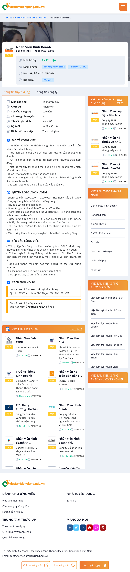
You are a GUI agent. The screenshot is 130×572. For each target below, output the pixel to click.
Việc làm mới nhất (12, 500)
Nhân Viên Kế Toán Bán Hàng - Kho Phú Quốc (70, 376)
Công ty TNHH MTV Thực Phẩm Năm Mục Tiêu (26, 451)
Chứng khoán (98, 224)
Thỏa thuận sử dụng (13, 526)
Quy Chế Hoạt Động (13, 537)
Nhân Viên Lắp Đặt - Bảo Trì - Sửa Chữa (112, 115)
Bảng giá (72, 500)
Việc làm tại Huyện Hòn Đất (106, 335)
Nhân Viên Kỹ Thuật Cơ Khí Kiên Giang (111, 142)
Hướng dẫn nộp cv (12, 511)
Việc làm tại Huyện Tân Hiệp (106, 344)
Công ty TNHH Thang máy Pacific (30, 17)
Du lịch (95, 242)
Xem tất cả (76, 329)
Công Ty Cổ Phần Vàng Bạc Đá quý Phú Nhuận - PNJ (25, 418)
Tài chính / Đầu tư (78, 66)
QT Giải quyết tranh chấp (16, 531)
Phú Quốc (48, 79)
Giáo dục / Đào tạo (101, 251)
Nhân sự (96, 269)
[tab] (16, 92)
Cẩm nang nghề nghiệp (15, 506)
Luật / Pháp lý (98, 260)
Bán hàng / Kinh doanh (54, 66)
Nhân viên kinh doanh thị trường (26, 443)
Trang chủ (7, 17)
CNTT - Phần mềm (101, 233)
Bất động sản (98, 214)
